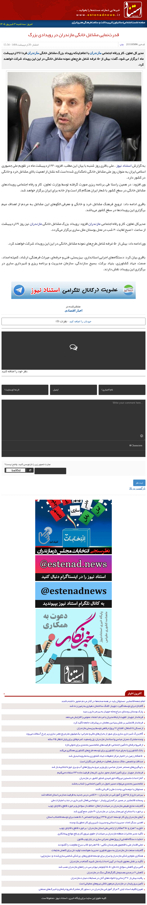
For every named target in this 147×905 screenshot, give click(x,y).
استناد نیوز (123, 165)
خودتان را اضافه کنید (80, 321)
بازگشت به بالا (137, 488)
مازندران (95, 52)
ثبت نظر (139, 483)
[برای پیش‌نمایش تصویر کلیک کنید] (74, 116)
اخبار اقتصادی (73, 310)
